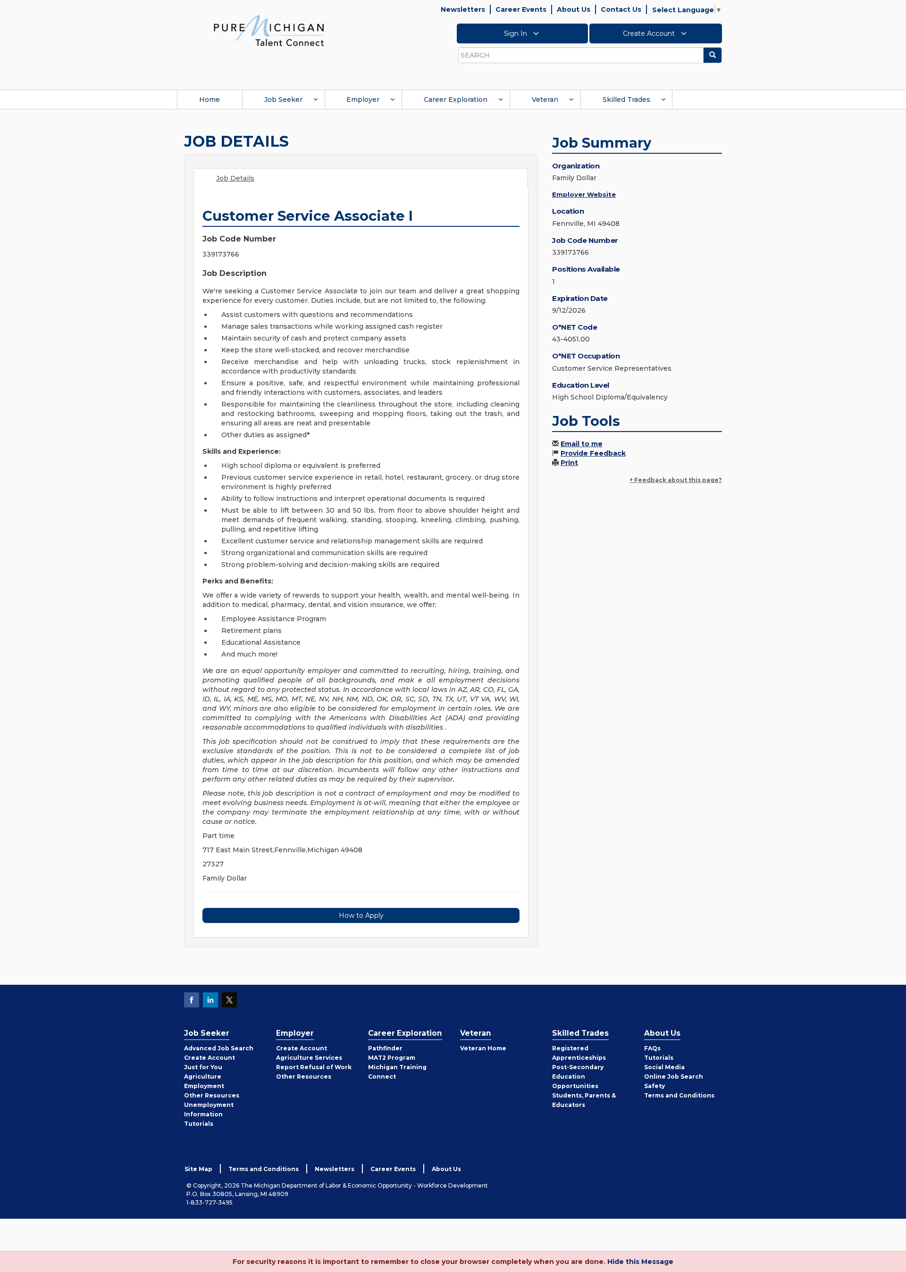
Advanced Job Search (218, 1048)
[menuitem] (209, 99)
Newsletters (463, 9)
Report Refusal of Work (314, 1067)
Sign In (516, 33)
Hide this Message (640, 1261)
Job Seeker (283, 99)
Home (209, 99)
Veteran (545, 99)
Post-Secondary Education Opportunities (578, 1076)
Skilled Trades (626, 99)
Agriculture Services (309, 1057)
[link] (269, 30)
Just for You (203, 1067)
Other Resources (211, 1095)
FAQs (652, 1048)
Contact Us (621, 9)
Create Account (650, 33)
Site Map (198, 1168)
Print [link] (569, 462)
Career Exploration (455, 99)
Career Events (520, 9)
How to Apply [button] (361, 915)
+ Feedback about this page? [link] (675, 479)
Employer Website (584, 194)
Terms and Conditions (679, 1095)
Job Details (235, 178)
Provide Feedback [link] (593, 453)
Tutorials (198, 1123)
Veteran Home (483, 1048)
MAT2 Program (391, 1057)
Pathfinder (385, 1048)
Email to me (582, 444)
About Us (573, 9)
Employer (362, 99)
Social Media (664, 1067)
